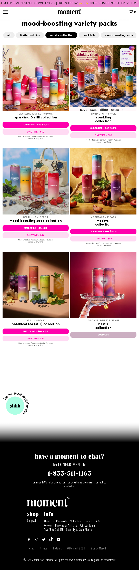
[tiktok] (51, 540)
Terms (30, 548)
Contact (88, 521)
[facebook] (29, 540)
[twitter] (43, 540)
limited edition (30, 35)
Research (61, 521)
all (9, 35)
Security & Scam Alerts (79, 530)
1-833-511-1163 (70, 473)
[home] (69, 13)
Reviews (48, 525)
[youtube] (58, 540)
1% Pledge (75, 521)
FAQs (97, 521)
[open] (5, 12)
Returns (57, 548)
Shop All (31, 521)
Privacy (43, 548)
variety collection (61, 35)
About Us (49, 521)
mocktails (89, 35)
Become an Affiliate (66, 525)
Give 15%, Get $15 (54, 530)
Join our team (87, 525)
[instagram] (36, 540)
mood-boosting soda (119, 35)
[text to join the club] (16, 404)
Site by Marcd (98, 548)
